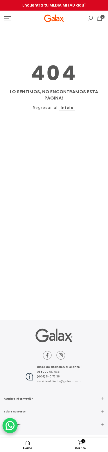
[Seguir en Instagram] (61, 355)
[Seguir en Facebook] (47, 355)
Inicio (67, 107)
